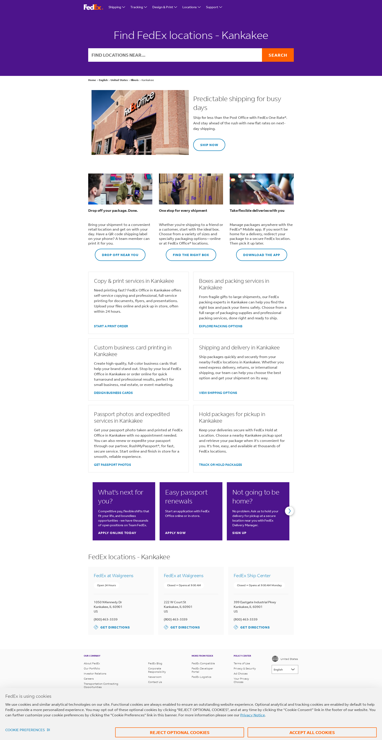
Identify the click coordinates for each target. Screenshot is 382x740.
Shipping (115, 7)
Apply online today (117, 533)
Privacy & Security (245, 668)
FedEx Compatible (203, 663)
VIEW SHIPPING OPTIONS (218, 393)
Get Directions (112, 627)
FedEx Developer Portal (202, 670)
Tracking (136, 7)
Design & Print (162, 7)
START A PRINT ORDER (111, 326)
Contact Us (155, 682)
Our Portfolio (92, 668)
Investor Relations (95, 673)
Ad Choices (241, 673)
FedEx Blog (155, 663)
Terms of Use (242, 663)
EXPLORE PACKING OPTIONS (221, 326)
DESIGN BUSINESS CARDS (113, 393)
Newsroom (155, 676)
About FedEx (92, 663)
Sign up (239, 533)
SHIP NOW (205, 143)
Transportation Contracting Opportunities (101, 685)
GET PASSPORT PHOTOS (112, 464)
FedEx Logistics (201, 676)
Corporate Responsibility (157, 670)
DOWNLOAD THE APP (258, 253)
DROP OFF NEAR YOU (116, 253)
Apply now (175, 533)
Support (212, 7)
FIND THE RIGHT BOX (187, 253)
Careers (89, 678)
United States (289, 659)
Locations (189, 7)
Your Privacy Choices (241, 680)
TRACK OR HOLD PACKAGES (220, 464)
